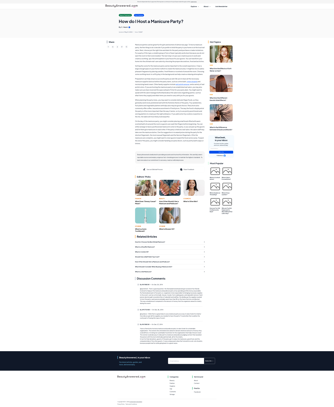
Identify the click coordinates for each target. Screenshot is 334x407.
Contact (196, 383)
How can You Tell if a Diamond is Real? (215, 209)
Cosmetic (187, 198)
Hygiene (138, 226)
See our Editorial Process (155, 169)
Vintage (172, 394)
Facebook (197, 392)
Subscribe (221, 152)
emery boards (192, 82)
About (196, 380)
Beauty (162, 198)
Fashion (138, 198)
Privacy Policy (120, 404)
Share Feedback (188, 169)
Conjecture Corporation (135, 401)
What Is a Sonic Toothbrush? (141, 230)
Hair (211, 65)
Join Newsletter (221, 6)
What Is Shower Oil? (167, 229)
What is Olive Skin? (190, 201)
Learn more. (194, 1)
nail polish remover (182, 84)
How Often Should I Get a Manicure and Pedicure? (169, 202)
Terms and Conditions (131, 404)
